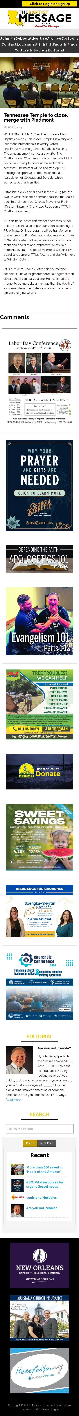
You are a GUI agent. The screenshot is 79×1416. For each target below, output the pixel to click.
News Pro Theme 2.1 (44, 1405)
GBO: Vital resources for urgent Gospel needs (44, 1184)
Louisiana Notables (41, 1197)
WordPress (42, 1409)
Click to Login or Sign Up (50, 4)
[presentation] (30, 1143)
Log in (55, 1409)
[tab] (30, 1143)
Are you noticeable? (54, 1048)
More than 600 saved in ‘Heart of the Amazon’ (44, 1169)
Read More (13, 1099)
